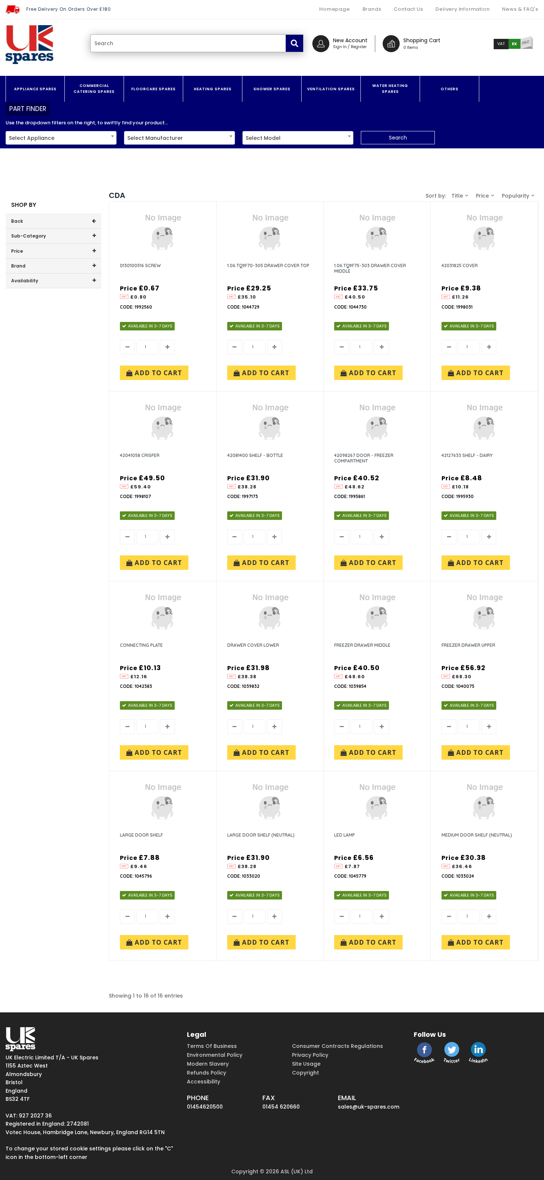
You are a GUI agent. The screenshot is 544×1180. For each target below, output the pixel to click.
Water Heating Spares (390, 88)
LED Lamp (344, 835)
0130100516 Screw (140, 265)
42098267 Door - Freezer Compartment (363, 458)
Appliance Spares (35, 89)
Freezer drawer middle (362, 645)
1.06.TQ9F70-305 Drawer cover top (268, 265)
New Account (350, 40)
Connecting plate (141, 645)
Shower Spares (272, 89)
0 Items (410, 47)
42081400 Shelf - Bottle (255, 455)
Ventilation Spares (331, 89)
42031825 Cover (459, 265)
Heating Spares (213, 89)
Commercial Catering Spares (94, 88)
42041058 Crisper (139, 455)
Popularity (515, 195)
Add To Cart (157, 373)
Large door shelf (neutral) (261, 835)
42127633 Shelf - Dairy (467, 455)
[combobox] (61, 138)
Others (450, 89)
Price (482, 195)
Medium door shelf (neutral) (476, 835)
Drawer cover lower (253, 645)
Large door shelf (141, 835)
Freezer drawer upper (468, 645)
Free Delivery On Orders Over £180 (68, 9)
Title (457, 195)
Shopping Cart (421, 40)
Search (398, 137)
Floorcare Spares (153, 89)
